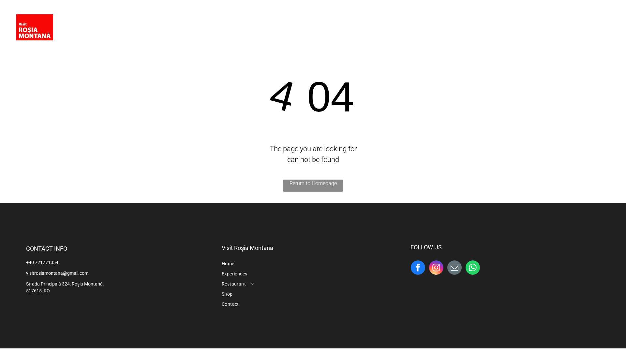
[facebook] (591, 24)
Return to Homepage (313, 183)
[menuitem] (246, 28)
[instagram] (604, 24)
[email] (454, 268)
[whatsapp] (473, 268)
